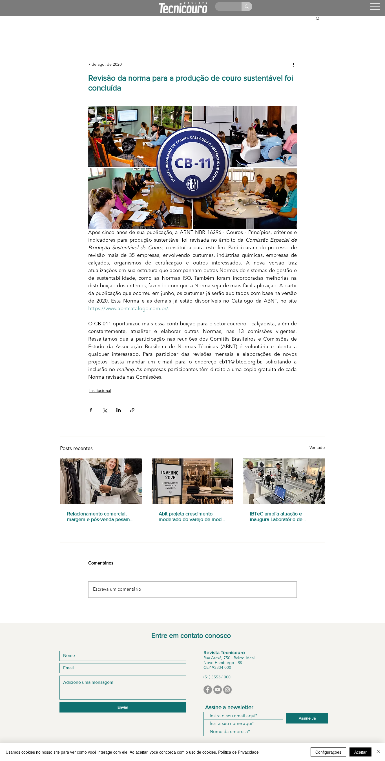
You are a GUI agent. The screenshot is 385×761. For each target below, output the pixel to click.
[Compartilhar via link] (132, 410)
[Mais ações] (293, 64)
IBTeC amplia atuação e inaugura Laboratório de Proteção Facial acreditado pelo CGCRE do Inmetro (279, 516)
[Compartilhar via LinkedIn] (118, 410)
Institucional (100, 391)
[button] (375, 6)
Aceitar (360, 752)
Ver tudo (317, 448)
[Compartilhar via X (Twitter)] (104, 410)
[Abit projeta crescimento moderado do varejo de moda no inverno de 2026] (192, 481)
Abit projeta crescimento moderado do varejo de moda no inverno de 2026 (191, 516)
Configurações (328, 752)
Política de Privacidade (238, 752)
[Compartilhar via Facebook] (91, 410)
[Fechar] (378, 751)
